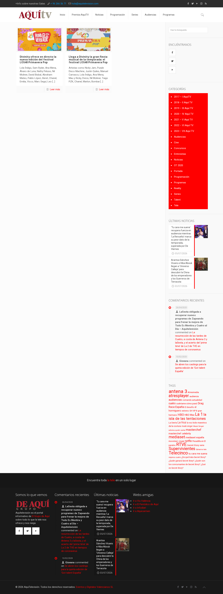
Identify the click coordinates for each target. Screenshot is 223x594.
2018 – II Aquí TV (183, 102)
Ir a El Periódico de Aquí (145, 504)
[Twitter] (192, 3)
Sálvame (199, 449)
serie (202, 445)
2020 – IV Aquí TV (183, 113)
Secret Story (193, 445)
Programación (181, 176)
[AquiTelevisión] (35, 14)
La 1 (199, 414)
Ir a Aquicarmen (141, 511)
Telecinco (178, 453)
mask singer (187, 426)
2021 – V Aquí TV (183, 119)
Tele (176, 205)
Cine (176, 142)
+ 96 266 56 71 (58, 3)
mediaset (177, 437)
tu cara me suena (198, 453)
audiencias (175, 399)
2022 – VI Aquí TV (183, 125)
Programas (180, 182)
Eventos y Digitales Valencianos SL (94, 587)
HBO (181, 415)
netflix (188, 441)
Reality (177, 188)
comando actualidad (192, 400)
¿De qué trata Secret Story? (193, 457)
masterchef (193, 429)
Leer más (55, 89)
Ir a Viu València (141, 500)
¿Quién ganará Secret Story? (181, 461)
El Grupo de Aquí (40, 516)
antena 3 (178, 391)
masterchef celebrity (180, 433)
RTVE (181, 444)
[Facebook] (188, 3)
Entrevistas (180, 153)
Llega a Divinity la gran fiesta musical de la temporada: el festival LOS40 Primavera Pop (88, 59)
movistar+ (173, 441)
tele (205, 449)
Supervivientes (182, 448)
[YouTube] (197, 3)
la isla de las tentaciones (187, 416)
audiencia (194, 396)
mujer (181, 441)
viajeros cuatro (175, 457)
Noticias (178, 159)
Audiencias (180, 136)
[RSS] (205, 3)
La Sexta (173, 422)
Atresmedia (193, 392)
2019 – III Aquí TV (183, 108)
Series (177, 193)
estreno (185, 411)
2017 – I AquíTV (182, 96)
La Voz (182, 422)
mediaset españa (195, 437)
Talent (177, 199)
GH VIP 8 (193, 411)
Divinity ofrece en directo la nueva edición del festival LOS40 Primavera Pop (38, 59)
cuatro (172, 403)
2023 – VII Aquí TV (184, 131)
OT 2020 (178, 165)
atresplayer (179, 395)
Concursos (180, 148)
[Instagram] (201, 3)
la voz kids (192, 422)
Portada (178, 171)
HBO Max (189, 415)
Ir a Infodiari (139, 507)
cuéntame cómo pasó (186, 403)
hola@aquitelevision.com (85, 3)
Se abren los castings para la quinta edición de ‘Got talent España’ (190, 368)
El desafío (189, 407)
